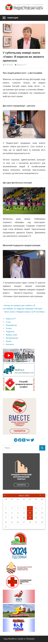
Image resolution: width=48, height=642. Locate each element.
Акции (8, 341)
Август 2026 (24, 495)
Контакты (10, 344)
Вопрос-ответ (11, 335)
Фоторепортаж (12, 338)
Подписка (10, 331)
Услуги (9, 328)
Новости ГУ (21, 65)
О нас (8, 322)
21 (30, 517)
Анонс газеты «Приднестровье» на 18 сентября (24, 312)
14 (30, 513)
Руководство (11, 325)
